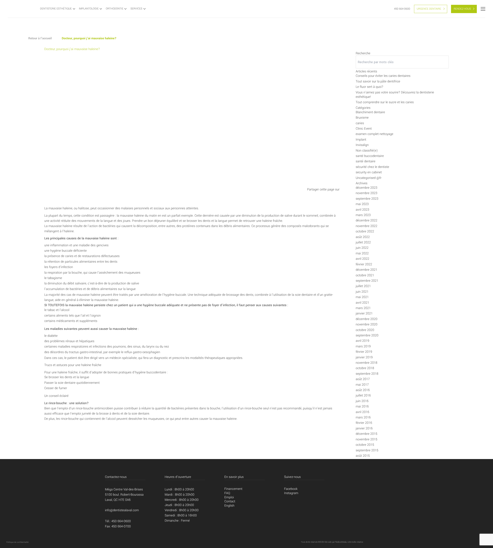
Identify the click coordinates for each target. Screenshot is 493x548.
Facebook (291, 489)
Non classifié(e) (367, 150)
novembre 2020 (366, 324)
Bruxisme (362, 118)
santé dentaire (365, 161)
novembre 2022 (366, 226)
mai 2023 (362, 204)
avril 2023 (362, 210)
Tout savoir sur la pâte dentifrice (378, 81)
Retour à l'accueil (40, 38)
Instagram (291, 493)
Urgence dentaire (429, 9)
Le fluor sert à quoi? (369, 87)
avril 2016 (362, 412)
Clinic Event (364, 129)
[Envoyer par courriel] (336, 194)
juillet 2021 (363, 286)
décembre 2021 (366, 270)
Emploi (229, 497)
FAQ (227, 493)
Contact (229, 501)
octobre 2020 (365, 330)
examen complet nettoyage (374, 134)
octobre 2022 (365, 231)
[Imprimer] (317, 194)
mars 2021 (363, 308)
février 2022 (364, 264)
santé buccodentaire (370, 156)
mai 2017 (362, 385)
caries (360, 123)
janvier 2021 (364, 313)
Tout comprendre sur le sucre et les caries (385, 102)
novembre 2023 (366, 193)
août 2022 (363, 237)
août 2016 (363, 390)
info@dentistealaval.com (122, 510)
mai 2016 (362, 406)
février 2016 (364, 423)
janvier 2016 (364, 428)
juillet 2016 (363, 395)
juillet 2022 (363, 242)
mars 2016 (363, 417)
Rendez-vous (462, 9)
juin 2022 (362, 248)
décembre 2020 (366, 319)
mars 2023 (363, 215)
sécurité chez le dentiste (372, 167)
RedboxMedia (341, 542)
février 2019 (364, 352)
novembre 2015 (366, 439)
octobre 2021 (365, 275)
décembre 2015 (366, 434)
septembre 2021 (367, 281)
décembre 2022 (366, 220)
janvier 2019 (364, 357)
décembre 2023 (366, 188)
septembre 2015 (367, 450)
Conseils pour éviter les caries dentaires (383, 76)
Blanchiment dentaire (370, 112)
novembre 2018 (366, 363)
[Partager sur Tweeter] (330, 194)
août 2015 (363, 456)
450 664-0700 (121, 526)
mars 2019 (363, 346)
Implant (361, 139)
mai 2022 (362, 253)
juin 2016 (362, 401)
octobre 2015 (365, 445)
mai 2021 (362, 297)
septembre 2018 (367, 374)
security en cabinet (369, 172)
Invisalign (362, 145)
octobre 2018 (365, 368)
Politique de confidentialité (17, 542)
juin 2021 (362, 292)
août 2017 (363, 379)
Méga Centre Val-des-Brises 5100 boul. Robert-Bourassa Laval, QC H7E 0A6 (124, 494)
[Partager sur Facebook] (324, 194)
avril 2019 (362, 341)
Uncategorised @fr (368, 178)
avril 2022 (362, 259)
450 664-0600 (402, 9)
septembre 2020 (367, 335)
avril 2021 (362, 303)
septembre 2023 (367, 199)
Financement (233, 489)
